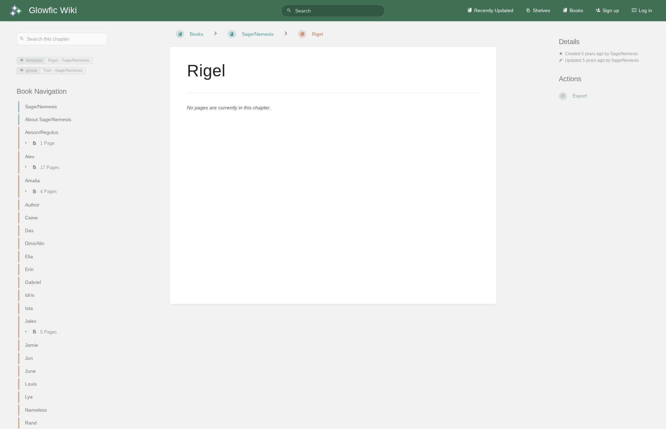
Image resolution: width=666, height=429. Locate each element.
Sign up (611, 10)
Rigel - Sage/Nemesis (68, 60)
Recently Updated (493, 10)
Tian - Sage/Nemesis (63, 70)
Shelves (541, 10)
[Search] (290, 11)
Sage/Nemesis (624, 53)
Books (576, 10)
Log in (645, 10)
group (31, 70)
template (34, 60)
